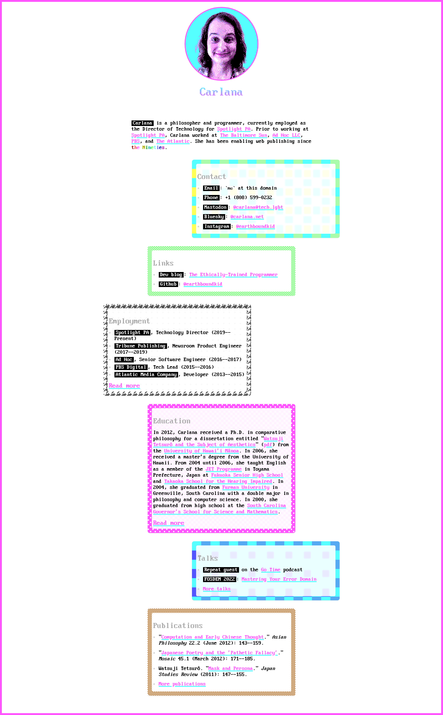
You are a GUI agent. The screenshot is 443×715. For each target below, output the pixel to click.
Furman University (245, 487)
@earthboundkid (255, 226)
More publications (182, 684)
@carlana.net (247, 217)
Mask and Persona (231, 668)
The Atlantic (173, 141)
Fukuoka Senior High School (247, 475)
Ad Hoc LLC (286, 135)
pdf (268, 445)
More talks (217, 589)
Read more (124, 385)
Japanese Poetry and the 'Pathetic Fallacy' (220, 653)
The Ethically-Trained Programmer (233, 275)
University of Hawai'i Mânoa (201, 451)
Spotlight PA (234, 129)
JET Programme (224, 469)
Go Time (271, 570)
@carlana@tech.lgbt (258, 207)
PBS (136, 141)
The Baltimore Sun (243, 135)
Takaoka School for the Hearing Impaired (218, 481)
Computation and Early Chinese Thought (213, 637)
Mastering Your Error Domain (279, 579)
